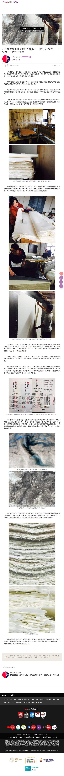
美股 (33, 699)
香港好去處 (27, 702)
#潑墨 (46, 658)
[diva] (15, 2)
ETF (29, 699)
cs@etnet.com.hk (43, 734)
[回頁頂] (61, 286)
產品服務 (15, 737)
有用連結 (49, 737)
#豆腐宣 (25, 658)
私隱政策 (32, 737)
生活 (9, 702)
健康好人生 (19, 702)
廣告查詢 (21, 737)
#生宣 (30, 658)
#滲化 (41, 658)
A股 (37, 699)
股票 (15, 699)
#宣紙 (52, 656)
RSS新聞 (55, 737)
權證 (25, 699)
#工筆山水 (36, 658)
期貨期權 (20, 699)
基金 (54, 699)
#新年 (18, 656)
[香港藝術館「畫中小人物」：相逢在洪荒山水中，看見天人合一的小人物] (6, 674)
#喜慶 (44, 656)
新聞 (11, 699)
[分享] (8, 65)
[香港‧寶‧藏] (6, 59)
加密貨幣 (48, 699)
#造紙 (39, 656)
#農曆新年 (12, 656)
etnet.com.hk (8, 695)
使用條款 (38, 737)
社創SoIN (34, 702)
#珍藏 (48, 656)
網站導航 (44, 737)
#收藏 (26, 656)
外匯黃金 (41, 699)
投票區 (40, 702)
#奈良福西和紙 (12, 658)
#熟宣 (20, 658)
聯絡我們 (27, 737)
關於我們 (9, 737)
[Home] (8, 2)
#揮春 (35, 656)
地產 (5, 702)
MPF (58, 699)
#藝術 (22, 656)
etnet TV (6, 699)
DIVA (13, 702)
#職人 (31, 656)
